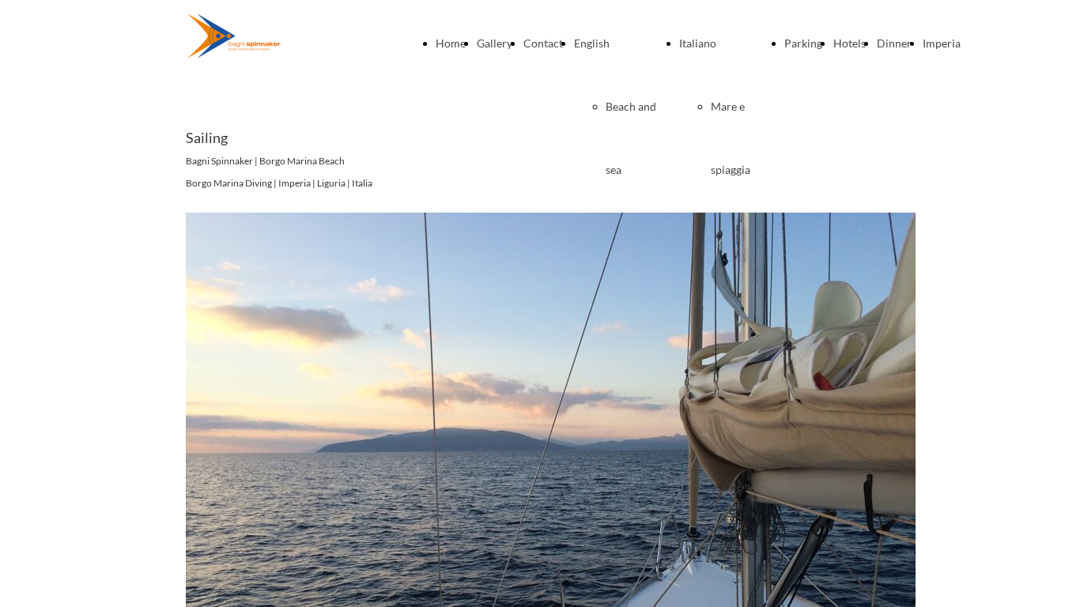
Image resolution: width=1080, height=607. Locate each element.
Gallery (494, 43)
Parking (803, 43)
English (592, 43)
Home (451, 43)
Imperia (942, 43)
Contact (543, 43)
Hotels (849, 43)
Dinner (894, 43)
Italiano (697, 43)
